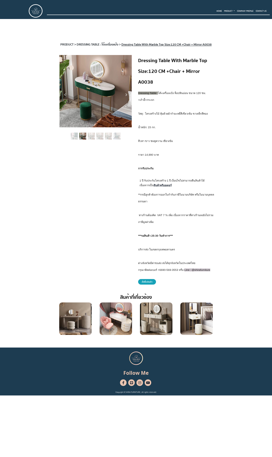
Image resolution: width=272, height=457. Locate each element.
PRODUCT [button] (228, 11)
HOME (219, 11)
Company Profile (245, 11)
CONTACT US (261, 11)
